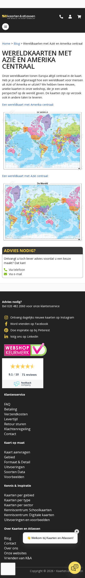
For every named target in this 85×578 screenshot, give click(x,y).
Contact (10, 434)
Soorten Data (14, 472)
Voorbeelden (14, 477)
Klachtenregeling (17, 429)
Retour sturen (15, 424)
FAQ (7, 404)
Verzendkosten (16, 414)
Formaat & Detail (17, 462)
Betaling (10, 409)
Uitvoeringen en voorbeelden (27, 520)
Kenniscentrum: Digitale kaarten (29, 515)
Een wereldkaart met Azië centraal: (25, 176)
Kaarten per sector (18, 505)
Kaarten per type (17, 500)
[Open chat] (74, 568)
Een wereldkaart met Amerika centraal (27, 105)
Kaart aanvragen (17, 452)
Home (6, 43)
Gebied (9, 457)
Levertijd (11, 419)
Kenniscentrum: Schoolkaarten (28, 510)
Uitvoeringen (14, 467)
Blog (17, 43)
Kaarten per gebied (19, 495)
